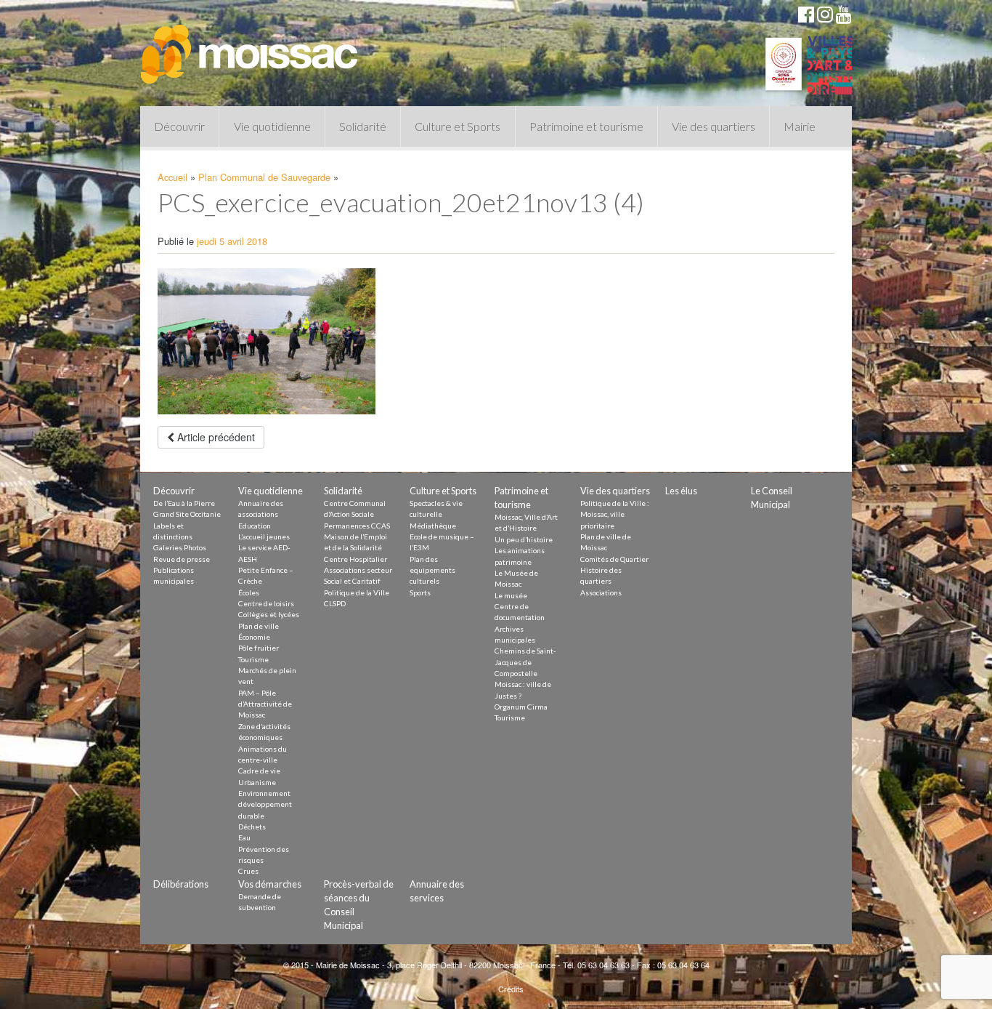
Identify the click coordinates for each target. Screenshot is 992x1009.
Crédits (511, 988)
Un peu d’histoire (524, 539)
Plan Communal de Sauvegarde (264, 177)
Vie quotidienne (272, 126)
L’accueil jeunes (264, 536)
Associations (601, 592)
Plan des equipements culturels (432, 570)
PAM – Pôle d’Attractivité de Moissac (265, 704)
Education (254, 525)
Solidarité (362, 126)
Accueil (172, 177)
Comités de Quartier (614, 559)
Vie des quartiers (713, 126)
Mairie (800, 126)
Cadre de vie (259, 770)
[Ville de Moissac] (250, 47)
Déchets (252, 826)
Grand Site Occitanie (187, 514)
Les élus (681, 491)
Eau (244, 837)
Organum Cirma (521, 706)
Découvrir (179, 126)
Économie (254, 636)
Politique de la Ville (356, 592)
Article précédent (214, 437)
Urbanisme (257, 782)
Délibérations (180, 884)
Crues (248, 871)
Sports (420, 592)
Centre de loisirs (266, 603)
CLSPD (335, 603)
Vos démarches (269, 884)
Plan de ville (258, 626)
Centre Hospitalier (355, 559)
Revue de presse (181, 559)
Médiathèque (433, 525)
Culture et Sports (457, 126)
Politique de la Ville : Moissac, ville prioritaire (614, 514)
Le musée (511, 595)
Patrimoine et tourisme (586, 126)
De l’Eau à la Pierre (184, 503)
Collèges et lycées (268, 614)
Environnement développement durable (265, 804)
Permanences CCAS (357, 525)
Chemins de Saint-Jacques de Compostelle (525, 662)
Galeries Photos (179, 547)
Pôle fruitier (258, 647)
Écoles (248, 592)
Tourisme (253, 659)
